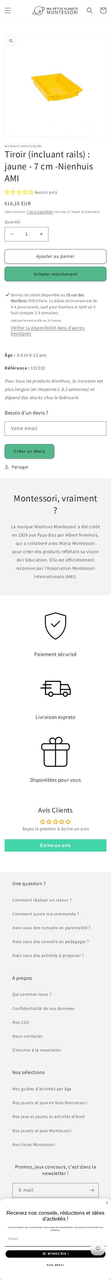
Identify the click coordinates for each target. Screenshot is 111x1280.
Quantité (12, 222)
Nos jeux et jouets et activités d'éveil (48, 1116)
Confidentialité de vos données (43, 1008)
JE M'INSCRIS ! (55, 1253)
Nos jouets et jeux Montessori (41, 1130)
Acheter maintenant (55, 274)
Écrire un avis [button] (55, 845)
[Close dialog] (107, 1203)
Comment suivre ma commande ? (45, 914)
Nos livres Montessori (33, 1144)
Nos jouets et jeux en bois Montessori (49, 1102)
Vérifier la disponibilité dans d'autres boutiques (47, 330)
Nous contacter (27, 1036)
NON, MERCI (55, 1265)
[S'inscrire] (91, 1190)
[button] (7, 10)
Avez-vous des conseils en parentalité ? (51, 927)
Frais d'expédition (40, 212)
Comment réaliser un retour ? (42, 900)
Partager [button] (20, 467)
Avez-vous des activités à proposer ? (48, 955)
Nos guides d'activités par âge (42, 1089)
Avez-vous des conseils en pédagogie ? (50, 941)
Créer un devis (29, 451)
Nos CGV (20, 1022)
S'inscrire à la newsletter (37, 1050)
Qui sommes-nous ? (31, 994)
